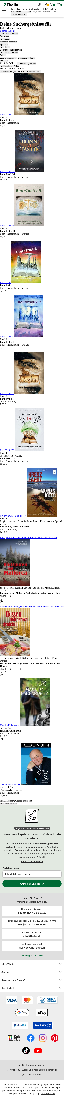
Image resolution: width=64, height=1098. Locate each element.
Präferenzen (5, 39)
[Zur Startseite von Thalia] (17, 4)
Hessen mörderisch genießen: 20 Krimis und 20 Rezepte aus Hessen (32, 606)
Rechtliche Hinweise (32, 861)
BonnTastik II (7, 336)
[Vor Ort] (39, 4)
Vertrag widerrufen (32, 955)
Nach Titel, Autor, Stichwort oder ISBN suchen (33, 9)
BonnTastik (5, 282)
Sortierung (4, 36)
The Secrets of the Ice (10, 784)
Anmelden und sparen (32, 883)
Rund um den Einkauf (13, 980)
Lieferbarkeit (5, 50)
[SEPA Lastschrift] (47, 1000)
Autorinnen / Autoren (9, 52)
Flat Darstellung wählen (31, 71)
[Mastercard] (27, 1000)
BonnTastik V (7, 114)
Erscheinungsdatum (8, 58)
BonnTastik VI (7, 171)
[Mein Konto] (45, 4)
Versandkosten (48, 1093)
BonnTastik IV (7, 450)
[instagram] (43, 1038)
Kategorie (4, 42)
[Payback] (43, 1026)
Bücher (3, 30)
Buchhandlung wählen (26, 63)
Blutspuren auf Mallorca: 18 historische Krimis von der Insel (28, 537)
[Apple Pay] (41, 1013)
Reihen (3, 55)
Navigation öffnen (4, 11)
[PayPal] (20, 1026)
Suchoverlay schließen (21, 12)
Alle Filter (4, 61)
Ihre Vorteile (8, 988)
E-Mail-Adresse (10, 868)
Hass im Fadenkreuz (10, 725)
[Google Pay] (22, 1013)
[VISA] (11, 1000)
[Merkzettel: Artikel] (52, 4)
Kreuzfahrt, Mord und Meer (13, 516)
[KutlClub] (14, 1038)
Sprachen (4, 44)
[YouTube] (38, 1051)
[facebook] (31, 1038)
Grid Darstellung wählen (10, 71)
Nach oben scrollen (8, 804)
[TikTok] (26, 1051)
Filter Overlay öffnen (9, 33)
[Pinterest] (54, 1038)
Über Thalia (7, 964)
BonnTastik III (7, 225)
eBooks (11, 30)
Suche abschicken (19, 14)
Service (5, 972)
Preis (2, 47)
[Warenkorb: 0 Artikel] (59, 4)
